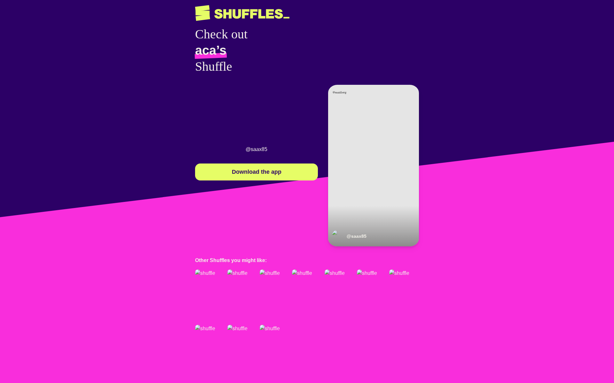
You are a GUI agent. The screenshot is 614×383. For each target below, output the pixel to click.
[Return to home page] (242, 13)
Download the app (256, 172)
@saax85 (256, 149)
